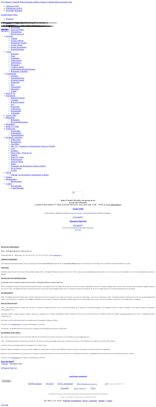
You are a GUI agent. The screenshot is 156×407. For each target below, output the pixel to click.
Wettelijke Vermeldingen (72, 401)
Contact (109, 401)
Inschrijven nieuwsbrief (78, 376)
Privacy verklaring (90, 401)
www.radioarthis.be (113, 205)
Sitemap (101, 401)
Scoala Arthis (78, 209)
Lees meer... (5, 31)
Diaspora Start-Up (78, 221)
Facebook (9, 19)
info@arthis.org (57, 255)
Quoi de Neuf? (7, 362)
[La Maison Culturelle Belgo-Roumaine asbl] (36, 2)
